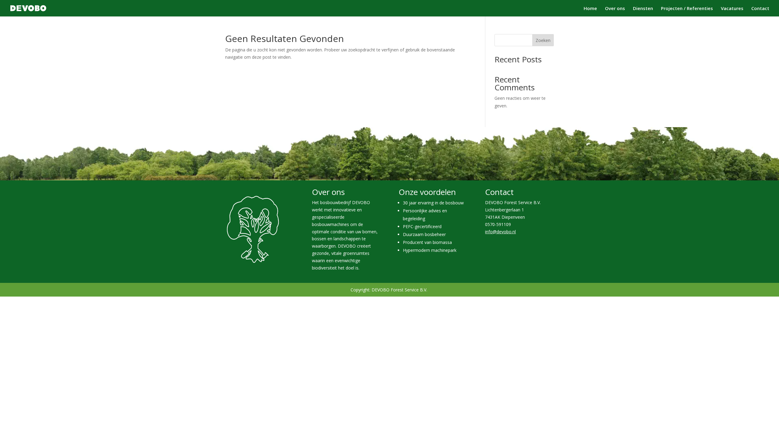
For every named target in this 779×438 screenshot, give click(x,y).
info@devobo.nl (500, 232)
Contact (760, 8)
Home (590, 8)
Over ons (615, 8)
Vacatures (732, 8)
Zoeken (543, 40)
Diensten (643, 8)
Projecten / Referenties (687, 8)
